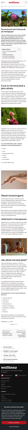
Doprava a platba (5, 380)
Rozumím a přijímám (14, 422)
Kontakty (3, 388)
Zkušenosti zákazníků (6, 402)
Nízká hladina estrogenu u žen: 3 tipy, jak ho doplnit (7, 333)
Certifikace (4, 398)
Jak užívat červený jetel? (9, 57)
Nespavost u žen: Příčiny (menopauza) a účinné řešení (21, 334)
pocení (14, 232)
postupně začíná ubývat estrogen (9, 66)
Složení (3, 396)
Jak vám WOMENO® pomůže (8, 394)
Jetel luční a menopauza (8, 56)
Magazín (3, 384)
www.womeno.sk (23, 375)
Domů (2, 6)
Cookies (3, 382)
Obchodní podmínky (6, 386)
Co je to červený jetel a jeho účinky (9, 52)
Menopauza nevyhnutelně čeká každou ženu (12, 61)
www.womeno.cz (8, 375)
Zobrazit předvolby (14, 426)
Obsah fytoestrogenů (8, 54)
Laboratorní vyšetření (6, 400)
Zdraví (5, 6)
